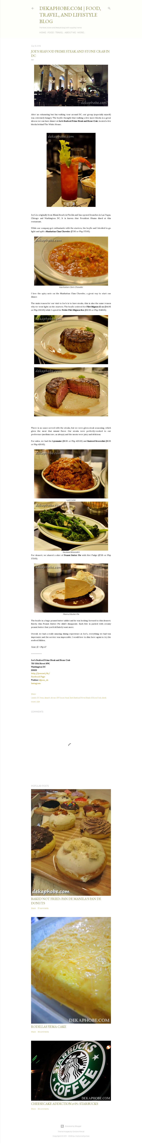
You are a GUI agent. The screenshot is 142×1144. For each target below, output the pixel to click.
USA (38, 702)
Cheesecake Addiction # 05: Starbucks (64, 1104)
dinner (53, 698)
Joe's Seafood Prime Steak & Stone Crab (85, 698)
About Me (70, 32)
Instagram (35, 683)
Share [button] (33, 694)
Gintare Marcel (78, 1131)
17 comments (43, 908)
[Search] (109, 7)
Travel (59, 32)
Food (51, 32)
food (67, 698)
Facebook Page (38, 676)
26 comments (43, 1109)
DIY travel (60, 698)
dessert (47, 698)
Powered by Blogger (73, 1126)
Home (42, 32)
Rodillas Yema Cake (48, 1026)
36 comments (43, 1032)
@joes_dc (43, 680)
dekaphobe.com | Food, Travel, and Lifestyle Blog (70, 15)
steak (104, 698)
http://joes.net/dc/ (40, 673)
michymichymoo (82, 1136)
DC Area (40, 698)
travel (33, 702)
